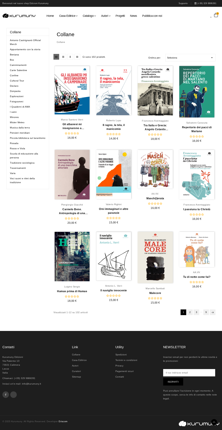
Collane (15, 32)
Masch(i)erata (155, 198)
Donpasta (15, 91)
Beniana (14, 54)
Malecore (155, 293)
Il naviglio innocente (113, 290)
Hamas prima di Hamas (72, 291)
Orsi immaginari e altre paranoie (113, 211)
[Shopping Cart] (216, 15)
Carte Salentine (18, 70)
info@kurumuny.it (31, 383)
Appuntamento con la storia (25, 49)
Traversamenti (18, 168)
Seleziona (190, 57)
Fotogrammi (16, 101)
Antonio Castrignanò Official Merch (25, 42)
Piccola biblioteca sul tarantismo (28, 138)
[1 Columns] (77, 56)
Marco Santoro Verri (72, 119)
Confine (14, 75)
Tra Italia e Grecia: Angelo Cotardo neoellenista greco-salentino (155, 127)
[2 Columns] (70, 56)
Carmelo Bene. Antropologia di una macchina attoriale (72, 211)
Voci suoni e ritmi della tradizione (22, 180)
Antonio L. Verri (113, 285)
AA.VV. (155, 193)
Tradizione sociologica (22, 162)
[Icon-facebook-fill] (5, 394)
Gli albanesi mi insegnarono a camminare (72, 126)
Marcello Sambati (155, 288)
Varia (13, 173)
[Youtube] (13, 394)
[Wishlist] (212, 15)
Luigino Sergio (72, 286)
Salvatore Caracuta (197, 122)
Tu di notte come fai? (197, 277)
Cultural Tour (17, 80)
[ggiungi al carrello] (78, 90)
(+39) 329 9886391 (24, 378)
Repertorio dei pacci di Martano (197, 129)
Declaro (14, 86)
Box (12, 59)
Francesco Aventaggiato (155, 120)
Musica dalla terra (20, 127)
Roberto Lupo (113, 120)
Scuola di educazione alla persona (24, 155)
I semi (13, 112)
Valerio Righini (114, 204)
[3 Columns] (63, 56)
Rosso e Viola (17, 148)
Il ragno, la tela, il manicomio (114, 127)
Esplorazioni (16, 96)
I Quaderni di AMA (20, 106)
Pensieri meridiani (20, 132)
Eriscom (63, 421)
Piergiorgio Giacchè (72, 204)
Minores (14, 117)
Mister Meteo (17, 122)
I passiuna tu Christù (196, 209)
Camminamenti (18, 65)
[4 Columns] (56, 56)
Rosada (14, 143)
